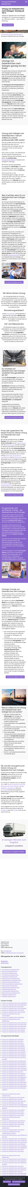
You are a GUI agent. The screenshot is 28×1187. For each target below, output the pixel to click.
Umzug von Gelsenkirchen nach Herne (13, 1149)
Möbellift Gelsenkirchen (9, 996)
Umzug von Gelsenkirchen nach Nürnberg (14, 1063)
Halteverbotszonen (13, 255)
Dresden (21, 786)
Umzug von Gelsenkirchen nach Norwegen (14, 1005)
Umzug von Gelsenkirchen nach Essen (13, 1043)
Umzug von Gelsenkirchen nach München (14, 1061)
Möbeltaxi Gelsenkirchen (9, 989)
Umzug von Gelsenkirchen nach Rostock (13, 1121)
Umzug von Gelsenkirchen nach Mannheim (14, 1082)
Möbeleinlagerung (6, 485)
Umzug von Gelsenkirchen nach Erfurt (13, 1115)
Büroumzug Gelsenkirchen (9, 971)
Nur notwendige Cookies (19, 1181)
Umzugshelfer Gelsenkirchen (10, 991)
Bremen (16, 786)
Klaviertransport (21, 443)
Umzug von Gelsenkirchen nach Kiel (12, 1099)
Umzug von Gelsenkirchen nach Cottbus (13, 1048)
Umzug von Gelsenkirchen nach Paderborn (14, 1159)
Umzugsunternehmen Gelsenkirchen (8, 3)
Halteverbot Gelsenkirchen (9, 977)
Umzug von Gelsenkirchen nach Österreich (14, 1024)
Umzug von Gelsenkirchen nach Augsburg (14, 1064)
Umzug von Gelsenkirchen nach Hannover (14, 1066)
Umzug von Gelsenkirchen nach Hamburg (14, 1055)
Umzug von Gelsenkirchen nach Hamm (13, 1130)
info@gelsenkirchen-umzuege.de (14, 953)
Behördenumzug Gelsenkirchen (11, 993)
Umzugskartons (5, 457)
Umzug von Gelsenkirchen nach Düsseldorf (14, 1070)
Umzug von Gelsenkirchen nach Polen (13, 1006)
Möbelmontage (10, 445)
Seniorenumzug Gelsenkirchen (11, 982)
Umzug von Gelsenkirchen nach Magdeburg (14, 1104)
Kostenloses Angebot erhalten (14, 282)
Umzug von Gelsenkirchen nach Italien (13, 1017)
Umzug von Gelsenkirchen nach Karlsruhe (14, 1084)
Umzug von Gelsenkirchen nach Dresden (13, 1050)
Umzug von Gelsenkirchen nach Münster (13, 1081)
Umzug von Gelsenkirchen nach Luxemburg (14, 1003)
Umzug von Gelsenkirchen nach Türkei (13, 1010)
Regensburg (11, 788)
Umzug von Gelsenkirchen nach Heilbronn (14, 1170)
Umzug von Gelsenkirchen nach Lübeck (13, 1113)
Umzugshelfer (11, 313)
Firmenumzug (5, 483)
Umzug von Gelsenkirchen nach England (13, 1012)
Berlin (2, 784)
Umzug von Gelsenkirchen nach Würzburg (14, 1168)
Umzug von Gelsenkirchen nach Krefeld (13, 1110)
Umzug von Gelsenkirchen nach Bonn (12, 1041)
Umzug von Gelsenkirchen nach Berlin (13, 1039)
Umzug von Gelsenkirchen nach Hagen (13, 1124)
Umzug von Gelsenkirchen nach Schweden (14, 1008)
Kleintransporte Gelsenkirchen (10, 987)
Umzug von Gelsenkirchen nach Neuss (13, 1151)
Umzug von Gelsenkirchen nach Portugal (13, 1028)
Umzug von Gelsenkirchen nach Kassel (13, 1122)
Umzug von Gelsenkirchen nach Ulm (12, 1171)
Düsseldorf (4, 810)
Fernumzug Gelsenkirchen (9, 973)
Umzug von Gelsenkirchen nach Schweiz (13, 1032)
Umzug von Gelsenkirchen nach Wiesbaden (14, 1086)
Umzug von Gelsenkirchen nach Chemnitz (14, 1101)
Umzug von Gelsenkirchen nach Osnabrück (14, 1140)
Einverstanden (7, 1181)
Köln (8, 786)
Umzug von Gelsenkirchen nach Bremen (13, 1046)
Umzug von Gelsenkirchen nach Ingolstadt (14, 1161)
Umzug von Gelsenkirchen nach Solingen (13, 1144)
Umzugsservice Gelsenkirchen (10, 969)
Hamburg (10, 784)
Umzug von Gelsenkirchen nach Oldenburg (14, 1138)
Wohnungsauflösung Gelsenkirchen (12, 984)
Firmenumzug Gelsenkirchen (10, 975)
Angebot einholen (8, 25)
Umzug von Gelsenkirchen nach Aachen (13, 1097)
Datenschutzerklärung (14, 1184)
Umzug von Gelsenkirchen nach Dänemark (14, 1026)
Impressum (4, 961)
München (16, 784)
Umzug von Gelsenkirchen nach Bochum (13, 1075)
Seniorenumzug (17, 457)
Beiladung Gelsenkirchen (9, 994)
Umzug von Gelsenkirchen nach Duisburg (14, 1073)
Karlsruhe (22, 784)
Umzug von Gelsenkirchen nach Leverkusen (14, 1142)
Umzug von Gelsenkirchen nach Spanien (13, 1030)
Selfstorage (9, 455)
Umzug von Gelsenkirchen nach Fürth (12, 1166)
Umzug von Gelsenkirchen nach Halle (12, 1103)
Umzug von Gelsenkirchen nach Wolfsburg (14, 1175)
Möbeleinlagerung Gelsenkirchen (11, 980)
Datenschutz (5, 963)
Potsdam (16, 810)
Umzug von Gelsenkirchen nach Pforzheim (14, 1173)
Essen (11, 786)
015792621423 (7, 951)
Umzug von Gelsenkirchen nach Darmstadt (14, 1146)
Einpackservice (17, 455)
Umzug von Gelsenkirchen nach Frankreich (14, 1023)
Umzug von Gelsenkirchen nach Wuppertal (14, 1077)
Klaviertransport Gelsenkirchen (11, 978)
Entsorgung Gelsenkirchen (9, 985)
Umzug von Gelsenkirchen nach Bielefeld (13, 1079)
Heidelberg (4, 788)
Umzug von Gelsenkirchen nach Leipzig (13, 1045)
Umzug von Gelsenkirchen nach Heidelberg (14, 1147)
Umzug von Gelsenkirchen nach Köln (12, 1072)
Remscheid (4, 790)
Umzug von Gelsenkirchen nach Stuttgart (14, 1054)
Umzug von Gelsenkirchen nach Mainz (13, 1112)
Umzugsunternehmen (8, 160)
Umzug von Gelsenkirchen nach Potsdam (13, 1052)
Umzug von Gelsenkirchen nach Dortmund (14, 1068)
